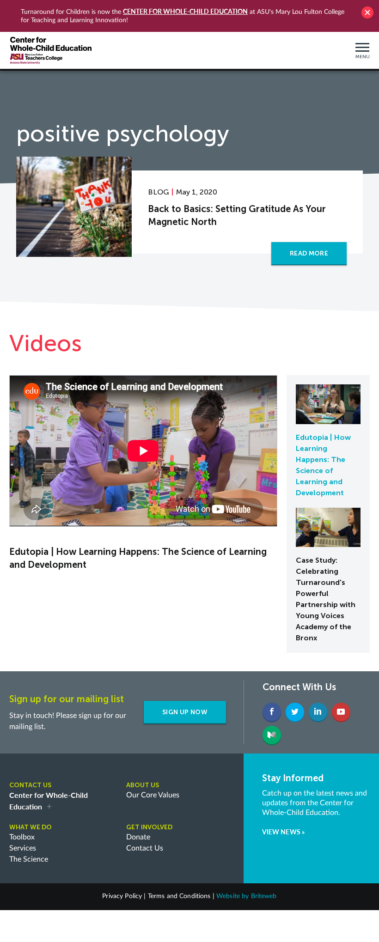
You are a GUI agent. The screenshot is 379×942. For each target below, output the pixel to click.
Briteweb (264, 896)
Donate (138, 837)
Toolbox (22, 837)
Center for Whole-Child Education (185, 11)
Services (22, 848)
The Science (28, 859)
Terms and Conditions (179, 896)
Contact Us (144, 848)
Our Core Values (152, 795)
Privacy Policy (122, 896)
